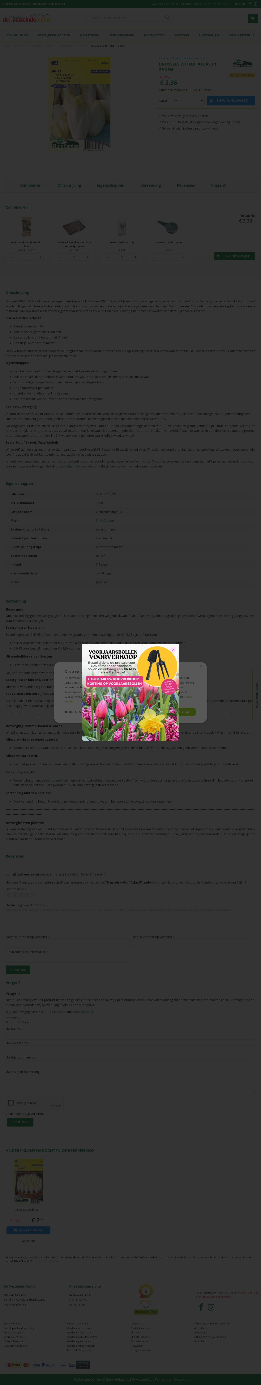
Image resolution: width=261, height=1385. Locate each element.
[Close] (173, 650)
